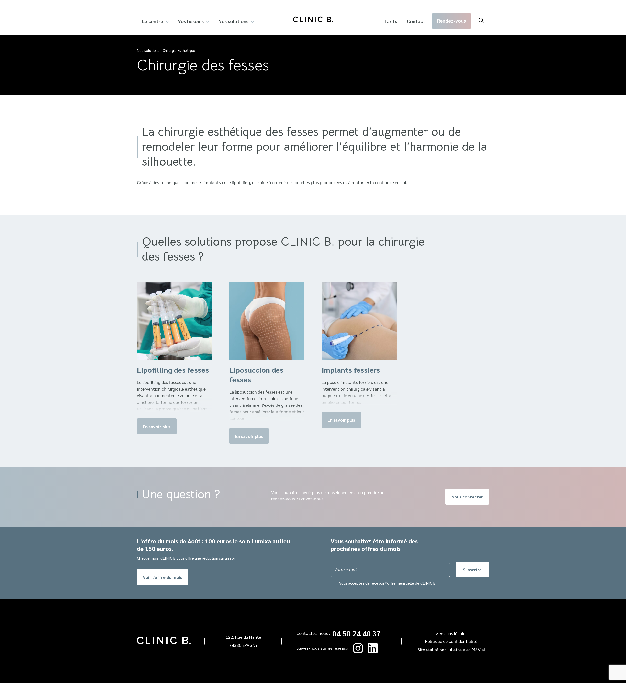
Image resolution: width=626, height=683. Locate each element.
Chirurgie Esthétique (179, 50)
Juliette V (456, 649)
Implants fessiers (351, 369)
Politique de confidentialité (451, 641)
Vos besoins (191, 21)
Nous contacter (467, 496)
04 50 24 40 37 (356, 633)
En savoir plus (156, 426)
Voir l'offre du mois (162, 577)
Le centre (152, 21)
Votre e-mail (346, 569)
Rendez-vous (451, 20)
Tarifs (390, 21)
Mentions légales (451, 633)
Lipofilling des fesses (173, 369)
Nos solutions (233, 21)
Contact (416, 21)
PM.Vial (478, 649)
